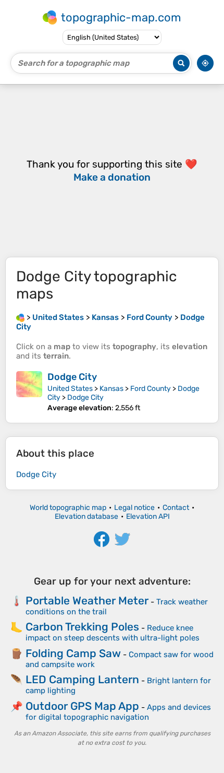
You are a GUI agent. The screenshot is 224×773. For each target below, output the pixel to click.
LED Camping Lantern (82, 679)
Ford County (150, 388)
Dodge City (72, 377)
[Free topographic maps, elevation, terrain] (20, 317)
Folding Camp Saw (73, 653)
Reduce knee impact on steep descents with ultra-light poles (113, 633)
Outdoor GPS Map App (82, 705)
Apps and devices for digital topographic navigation (118, 712)
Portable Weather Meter (87, 600)
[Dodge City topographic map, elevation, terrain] (29, 391)
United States (70, 388)
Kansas (111, 388)
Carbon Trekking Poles (82, 626)
